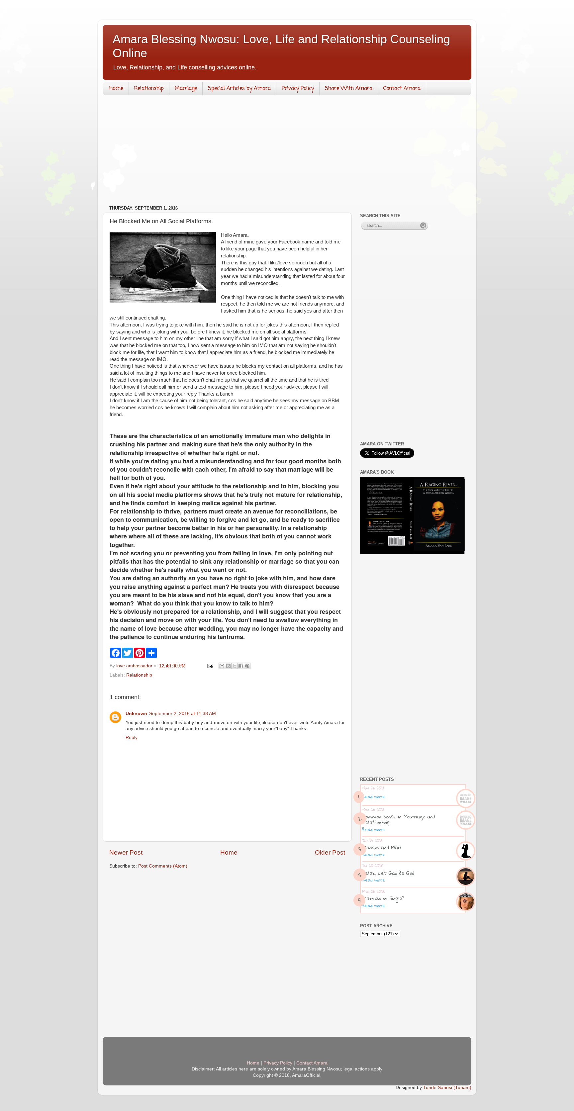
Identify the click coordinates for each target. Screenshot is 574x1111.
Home (116, 89)
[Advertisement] (287, 151)
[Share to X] (234, 666)
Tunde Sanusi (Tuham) (447, 1087)
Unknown (136, 713)
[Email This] (222, 666)
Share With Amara (348, 89)
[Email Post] (210, 665)
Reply (132, 737)
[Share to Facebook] (241, 666)
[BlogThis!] (228, 666)
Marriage (186, 89)
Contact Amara (402, 89)
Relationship (149, 89)
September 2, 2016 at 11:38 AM (182, 713)
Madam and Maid (381, 847)
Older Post (330, 852)
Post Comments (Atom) (162, 866)
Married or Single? (383, 898)
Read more (373, 796)
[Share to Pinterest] (247, 666)
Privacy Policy (298, 89)
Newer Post (126, 852)
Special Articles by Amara (239, 89)
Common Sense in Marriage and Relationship (398, 819)
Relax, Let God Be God (388, 873)
